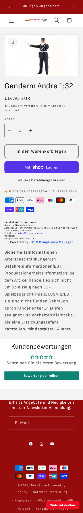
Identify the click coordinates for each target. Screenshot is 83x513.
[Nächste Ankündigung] (74, 7)
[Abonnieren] (67, 423)
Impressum (24, 500)
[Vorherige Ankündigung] (9, 7)
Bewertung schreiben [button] (42, 376)
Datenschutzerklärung (50, 492)
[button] (11, 20)
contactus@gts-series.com (28, 233)
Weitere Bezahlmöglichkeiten (42, 180)
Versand (29, 106)
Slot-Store (38, 485)
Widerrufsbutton (62, 505)
